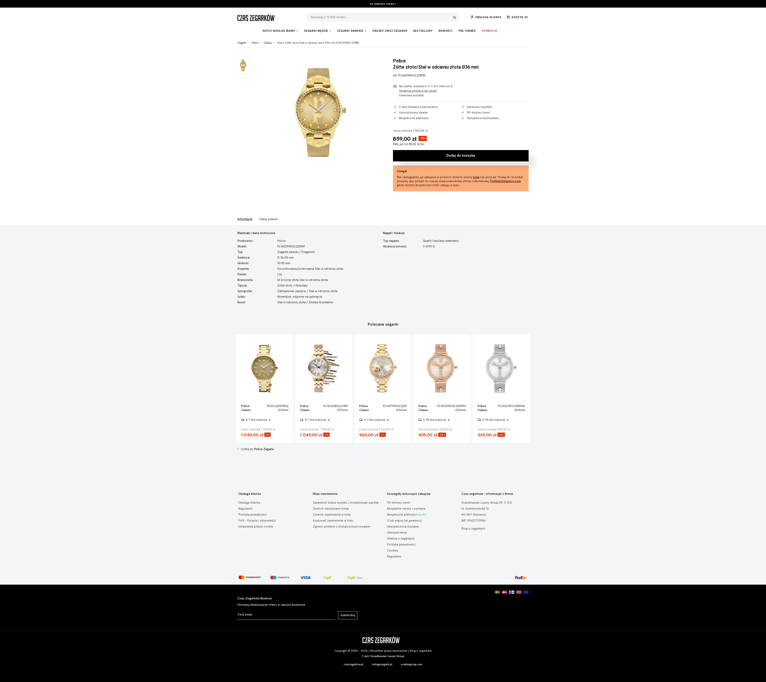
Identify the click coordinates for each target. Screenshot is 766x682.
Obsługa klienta (249, 503)
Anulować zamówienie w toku (333, 521)
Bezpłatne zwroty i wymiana (406, 509)
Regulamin (245, 509)
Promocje (489, 31)
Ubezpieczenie (397, 533)
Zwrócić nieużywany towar (331, 509)
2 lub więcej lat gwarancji (404, 521)
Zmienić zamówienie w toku (332, 515)
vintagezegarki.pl (382, 664)
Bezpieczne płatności (402, 515)
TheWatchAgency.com (505, 181)
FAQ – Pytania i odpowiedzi (257, 521)
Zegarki (241, 42)
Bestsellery (423, 31)
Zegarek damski (287, 252)
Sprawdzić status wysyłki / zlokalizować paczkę (345, 503)
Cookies (392, 551)
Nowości (446, 31)
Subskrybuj (347, 615)
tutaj (476, 177)
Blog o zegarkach (473, 529)
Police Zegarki (264, 449)
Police (255, 42)
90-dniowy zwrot (383, 4)
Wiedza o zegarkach (401, 539)
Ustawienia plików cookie (255, 527)
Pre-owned (467, 31)
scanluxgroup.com (411, 664)
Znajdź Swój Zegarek (389, 31)
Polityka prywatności (252, 515)
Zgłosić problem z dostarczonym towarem (341, 527)
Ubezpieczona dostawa (403, 527)
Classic (268, 42)
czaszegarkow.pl (353, 664)
